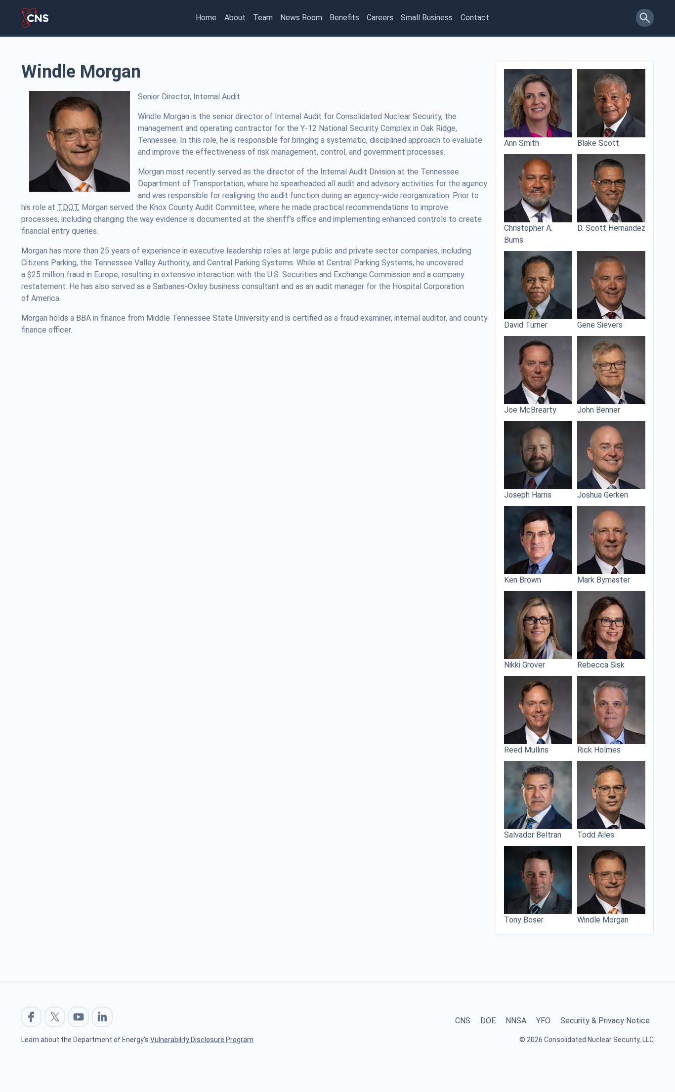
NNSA (516, 1020)
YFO (543, 1020)
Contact (475, 17)
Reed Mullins (526, 750)
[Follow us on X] (55, 1017)
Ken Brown (522, 580)
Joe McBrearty (530, 410)
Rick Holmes (599, 750)
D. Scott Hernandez (611, 228)
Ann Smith (521, 143)
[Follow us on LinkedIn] (102, 1017)
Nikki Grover (524, 665)
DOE (488, 1020)
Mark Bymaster (603, 580)
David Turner (526, 325)
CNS (462, 1020)
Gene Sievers (600, 325)
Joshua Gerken (602, 495)
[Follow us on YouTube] (78, 1017)
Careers (380, 17)
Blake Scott (598, 143)
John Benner (598, 410)
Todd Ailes (595, 835)
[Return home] (35, 18)
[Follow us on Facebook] (31, 1017)
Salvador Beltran (532, 835)
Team (263, 17)
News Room (301, 17)
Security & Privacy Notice (605, 1020)
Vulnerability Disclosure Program (201, 1040)
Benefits (344, 17)
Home (206, 17)
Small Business (427, 17)
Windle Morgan (603, 919)
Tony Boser (524, 919)
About (235, 17)
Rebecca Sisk (601, 665)
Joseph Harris (527, 495)
